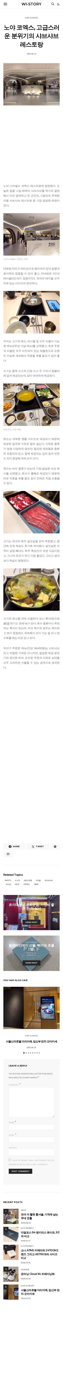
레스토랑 (28, 880)
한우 (37, 884)
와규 (17, 884)
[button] (58, 4)
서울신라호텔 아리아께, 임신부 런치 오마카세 (31, 1041)
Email (12, 1134)
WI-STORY (31, 4)
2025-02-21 (31, 955)
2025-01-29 (31, 914)
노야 (18, 880)
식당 (9, 884)
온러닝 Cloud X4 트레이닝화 (37, 1274)
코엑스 (27, 884)
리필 (39, 880)
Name (12, 1122)
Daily (23, 1210)
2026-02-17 (26, 1241)
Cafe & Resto (31, 18)
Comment (14, 1085)
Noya (8, 880)
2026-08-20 (26, 1223)
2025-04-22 (31, 1047)
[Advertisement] (31, 145)
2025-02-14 (31, 54)
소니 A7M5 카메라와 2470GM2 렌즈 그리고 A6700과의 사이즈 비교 (39, 1254)
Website (13, 1148)
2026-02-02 (26, 1279)
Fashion (25, 1269)
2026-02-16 (26, 1263)
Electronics (27, 1228)
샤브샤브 (49, 880)
